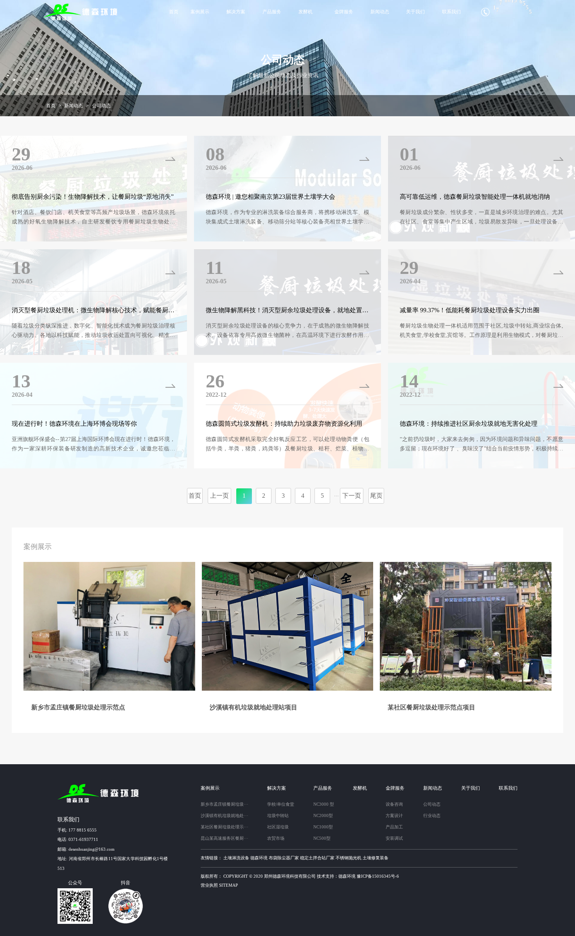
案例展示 (199, 11)
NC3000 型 (323, 804)
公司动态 (101, 105)
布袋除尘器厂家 (284, 857)
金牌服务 (343, 11)
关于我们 (415, 11)
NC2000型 (323, 815)
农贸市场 (275, 838)
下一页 (351, 495)
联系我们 (451, 11)
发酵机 (305, 11)
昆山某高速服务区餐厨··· (224, 838)
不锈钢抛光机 (348, 857)
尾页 (376, 495)
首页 (173, 11)
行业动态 (431, 815)
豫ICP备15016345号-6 (378, 876)
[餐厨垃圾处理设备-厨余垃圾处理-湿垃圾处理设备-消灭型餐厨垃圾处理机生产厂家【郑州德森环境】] (81, 12)
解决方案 (235, 11)
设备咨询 (394, 804)
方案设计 (394, 815)
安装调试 (394, 838)
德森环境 (259, 857)
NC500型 (322, 838)
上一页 (219, 495)
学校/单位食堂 (280, 804)
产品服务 (271, 11)
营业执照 (209, 885)
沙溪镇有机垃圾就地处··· (224, 815)
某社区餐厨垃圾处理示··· (224, 826)
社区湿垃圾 (278, 826)
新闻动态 (379, 11)
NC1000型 (323, 826)
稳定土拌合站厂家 (317, 857)
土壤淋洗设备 (236, 857)
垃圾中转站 (278, 815)
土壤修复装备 (375, 857)
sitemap (228, 885)
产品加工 (394, 826)
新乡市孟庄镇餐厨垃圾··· (224, 804)
